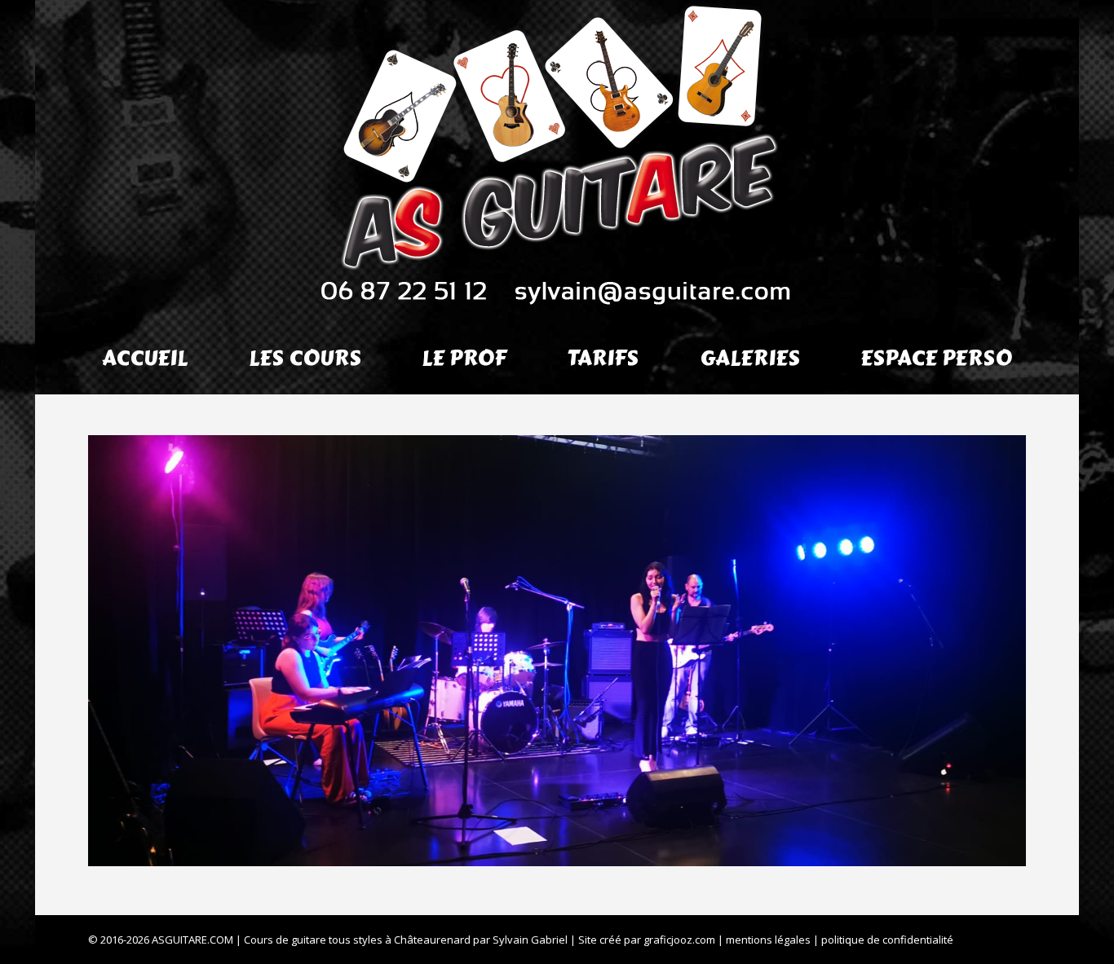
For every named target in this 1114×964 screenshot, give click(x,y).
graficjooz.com (679, 939)
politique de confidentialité (887, 939)
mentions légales (768, 939)
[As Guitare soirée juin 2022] (557, 650)
